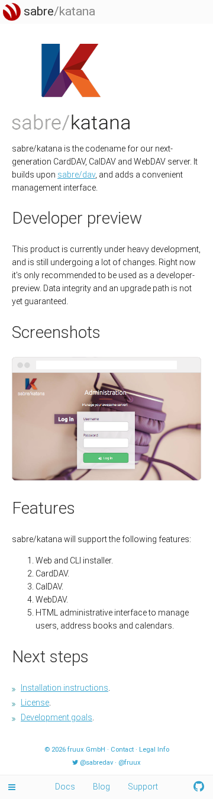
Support (143, 786)
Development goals (56, 717)
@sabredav (96, 762)
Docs (65, 786)
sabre (58, 11)
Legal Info (154, 749)
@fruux (129, 762)
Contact (122, 749)
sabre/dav (76, 174)
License (35, 702)
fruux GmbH (86, 749)
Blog (101, 786)
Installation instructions (64, 687)
